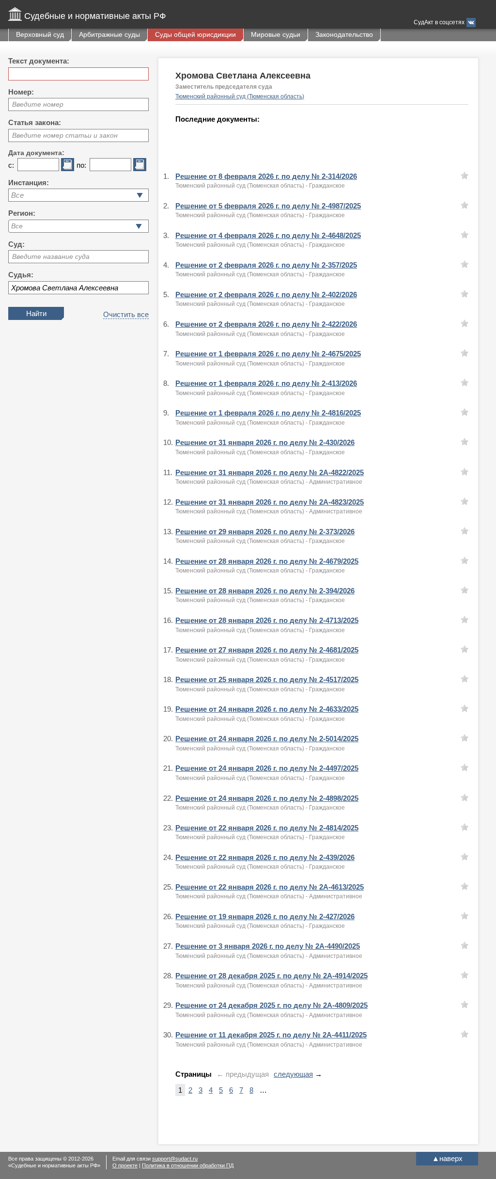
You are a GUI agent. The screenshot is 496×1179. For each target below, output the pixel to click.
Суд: (16, 244)
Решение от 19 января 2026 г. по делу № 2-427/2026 (265, 916)
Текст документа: (38, 61)
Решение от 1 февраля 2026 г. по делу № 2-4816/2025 (268, 413)
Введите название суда (51, 256)
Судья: (20, 275)
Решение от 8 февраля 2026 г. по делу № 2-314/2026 (266, 176)
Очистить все (126, 314)
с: (11, 165)
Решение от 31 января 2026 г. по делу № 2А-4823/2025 (269, 502)
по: (81, 165)
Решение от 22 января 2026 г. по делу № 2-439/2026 (265, 857)
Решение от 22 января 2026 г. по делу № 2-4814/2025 (266, 828)
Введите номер (37, 104)
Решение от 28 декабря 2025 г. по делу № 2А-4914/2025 (271, 976)
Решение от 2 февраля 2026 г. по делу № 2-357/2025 (266, 265)
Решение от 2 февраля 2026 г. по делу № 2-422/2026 (266, 324)
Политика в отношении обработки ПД (187, 1165)
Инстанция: (28, 182)
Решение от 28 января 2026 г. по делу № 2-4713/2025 (266, 620)
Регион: (21, 213)
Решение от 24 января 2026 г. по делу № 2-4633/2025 (266, 709)
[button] (139, 226)
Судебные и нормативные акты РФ (95, 16)
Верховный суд (40, 34)
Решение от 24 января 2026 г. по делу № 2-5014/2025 (266, 738)
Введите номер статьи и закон (65, 135)
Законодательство (344, 34)
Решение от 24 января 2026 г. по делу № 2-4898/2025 (266, 798)
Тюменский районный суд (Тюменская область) (239, 96)
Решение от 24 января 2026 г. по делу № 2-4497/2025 (266, 768)
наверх (447, 1158)
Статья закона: (34, 122)
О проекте (125, 1165)
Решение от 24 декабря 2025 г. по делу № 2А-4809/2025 (271, 1005)
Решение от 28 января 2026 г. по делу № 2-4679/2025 (266, 561)
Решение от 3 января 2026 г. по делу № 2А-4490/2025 (267, 946)
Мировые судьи (275, 34)
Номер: (21, 92)
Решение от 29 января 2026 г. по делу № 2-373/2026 (265, 531)
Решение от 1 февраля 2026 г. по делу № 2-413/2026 (266, 383)
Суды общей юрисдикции (195, 34)
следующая (293, 1074)
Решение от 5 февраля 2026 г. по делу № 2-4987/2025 (268, 206)
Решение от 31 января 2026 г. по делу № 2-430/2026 (265, 442)
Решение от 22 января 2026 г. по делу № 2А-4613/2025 (269, 887)
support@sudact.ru (175, 1159)
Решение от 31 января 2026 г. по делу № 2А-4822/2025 (269, 472)
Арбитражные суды (109, 34)
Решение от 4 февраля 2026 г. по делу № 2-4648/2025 (268, 235)
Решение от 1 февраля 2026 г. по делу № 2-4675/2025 (268, 354)
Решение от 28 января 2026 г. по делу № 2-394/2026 (265, 591)
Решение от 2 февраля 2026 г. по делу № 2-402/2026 (266, 294)
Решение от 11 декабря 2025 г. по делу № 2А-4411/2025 (271, 1035)
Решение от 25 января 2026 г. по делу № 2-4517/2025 (266, 679)
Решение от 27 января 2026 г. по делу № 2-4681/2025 (266, 650)
